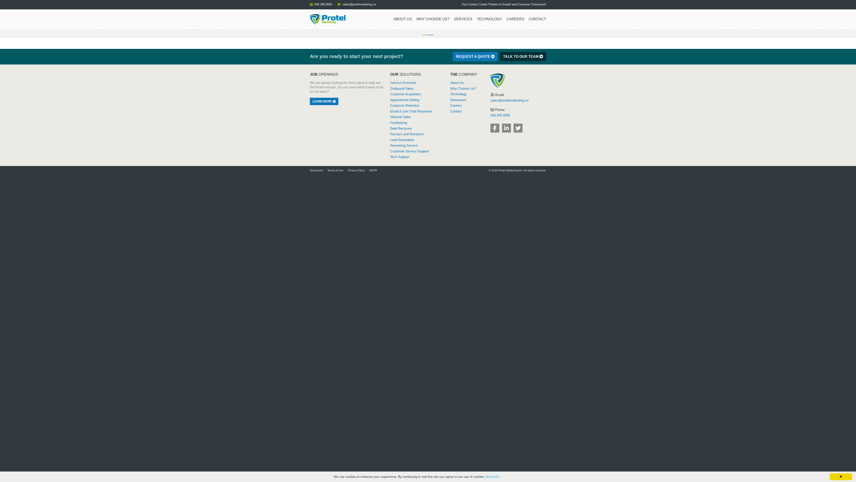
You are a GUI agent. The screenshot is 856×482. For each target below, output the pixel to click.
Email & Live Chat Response (411, 111)
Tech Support (399, 157)
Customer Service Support (409, 151)
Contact (537, 19)
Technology (489, 19)
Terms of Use (335, 170)
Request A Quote (473, 56)
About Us (402, 19)
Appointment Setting (404, 100)
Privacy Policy (356, 170)
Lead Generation (402, 140)
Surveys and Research (407, 134)
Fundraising (398, 123)
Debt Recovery (401, 128)
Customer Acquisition (405, 94)
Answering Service (404, 145)
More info (492, 476)
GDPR (373, 170)
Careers (515, 19)
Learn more (323, 101)
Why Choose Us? (432, 19)
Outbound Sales (402, 88)
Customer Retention (404, 105)
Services (463, 19)
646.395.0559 (323, 4)
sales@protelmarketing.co (359, 4)
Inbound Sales (400, 117)
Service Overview (403, 83)
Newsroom (458, 100)
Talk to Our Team (521, 56)
